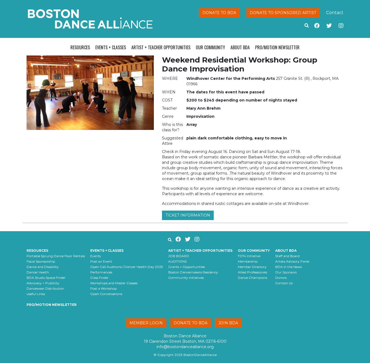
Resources (80, 47)
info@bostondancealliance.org (185, 346)
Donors (281, 278)
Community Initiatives (186, 278)
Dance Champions (252, 278)
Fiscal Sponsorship (41, 261)
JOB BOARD (178, 256)
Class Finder (99, 278)
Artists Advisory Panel (292, 261)
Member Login (146, 323)
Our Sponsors (286, 272)
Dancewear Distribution (45, 288)
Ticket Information (187, 215)
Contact (334, 12)
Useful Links (36, 294)
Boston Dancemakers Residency (193, 272)
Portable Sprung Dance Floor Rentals (56, 256)
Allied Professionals (252, 272)
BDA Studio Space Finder (46, 278)
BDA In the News (288, 267)
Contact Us (284, 283)
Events (95, 256)
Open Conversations (106, 294)
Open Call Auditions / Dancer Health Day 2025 (126, 267)
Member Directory (252, 267)
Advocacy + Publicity (43, 283)
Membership (248, 261)
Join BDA (228, 323)
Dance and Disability (43, 267)
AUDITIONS (177, 261)
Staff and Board (287, 256)
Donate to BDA (219, 12)
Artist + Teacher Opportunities (160, 47)
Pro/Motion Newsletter (277, 47)
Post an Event (101, 261)
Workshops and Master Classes (113, 283)
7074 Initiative (249, 256)
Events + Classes (110, 47)
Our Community (210, 47)
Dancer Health (38, 272)
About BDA (240, 47)
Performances (101, 272)
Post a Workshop (103, 288)
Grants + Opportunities (186, 267)
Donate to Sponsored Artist (283, 12)
